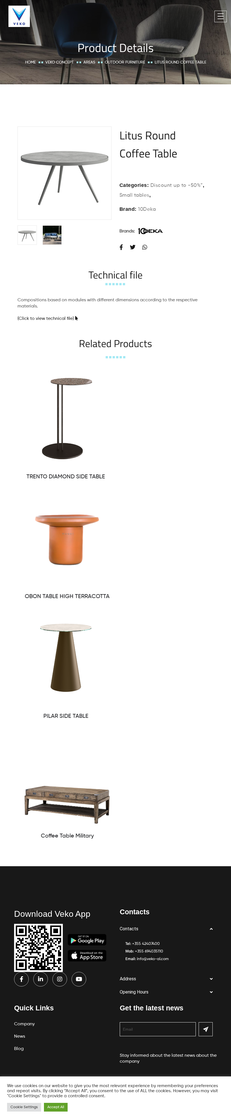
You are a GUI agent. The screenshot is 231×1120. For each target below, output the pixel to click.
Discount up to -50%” (176, 185)
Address (128, 978)
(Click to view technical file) (45, 318)
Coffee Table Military (67, 836)
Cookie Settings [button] (24, 1107)
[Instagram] (59, 979)
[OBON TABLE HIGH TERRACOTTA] (67, 538)
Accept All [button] (55, 1107)
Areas (89, 62)
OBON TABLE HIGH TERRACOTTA (67, 596)
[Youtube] (79, 979)
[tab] (115, 274)
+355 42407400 (146, 944)
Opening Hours (134, 992)
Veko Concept (59, 62)
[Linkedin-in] (40, 979)
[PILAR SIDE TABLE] (65, 658)
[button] (168, 929)
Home (30, 62)
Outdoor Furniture (125, 62)
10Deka (147, 209)
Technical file (115, 274)
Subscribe (206, 1029)
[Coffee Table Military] (67, 778)
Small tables (134, 195)
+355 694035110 (149, 951)
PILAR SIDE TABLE (65, 716)
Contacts (129, 928)
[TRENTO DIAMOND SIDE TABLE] (65, 418)
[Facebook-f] (21, 979)
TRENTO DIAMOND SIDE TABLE (65, 477)
